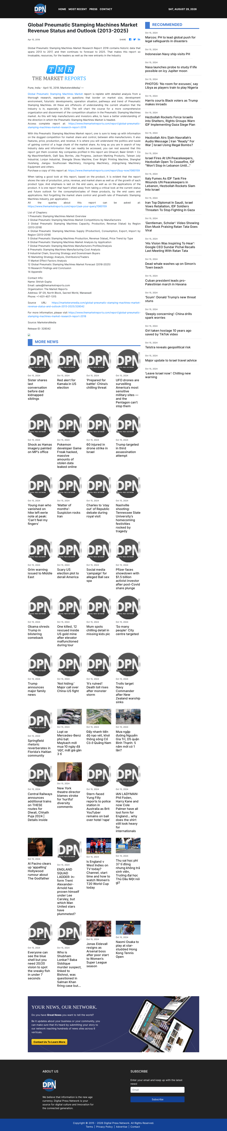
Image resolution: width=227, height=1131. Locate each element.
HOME (62, 9)
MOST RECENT (78, 9)
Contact (135, 1126)
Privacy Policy (104, 1126)
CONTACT (106, 9)
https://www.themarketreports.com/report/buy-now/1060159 (104, 170)
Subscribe (157, 1099)
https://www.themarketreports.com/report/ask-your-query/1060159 (67, 206)
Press (93, 9)
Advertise (121, 1126)
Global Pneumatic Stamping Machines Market (55, 93)
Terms (89, 1126)
